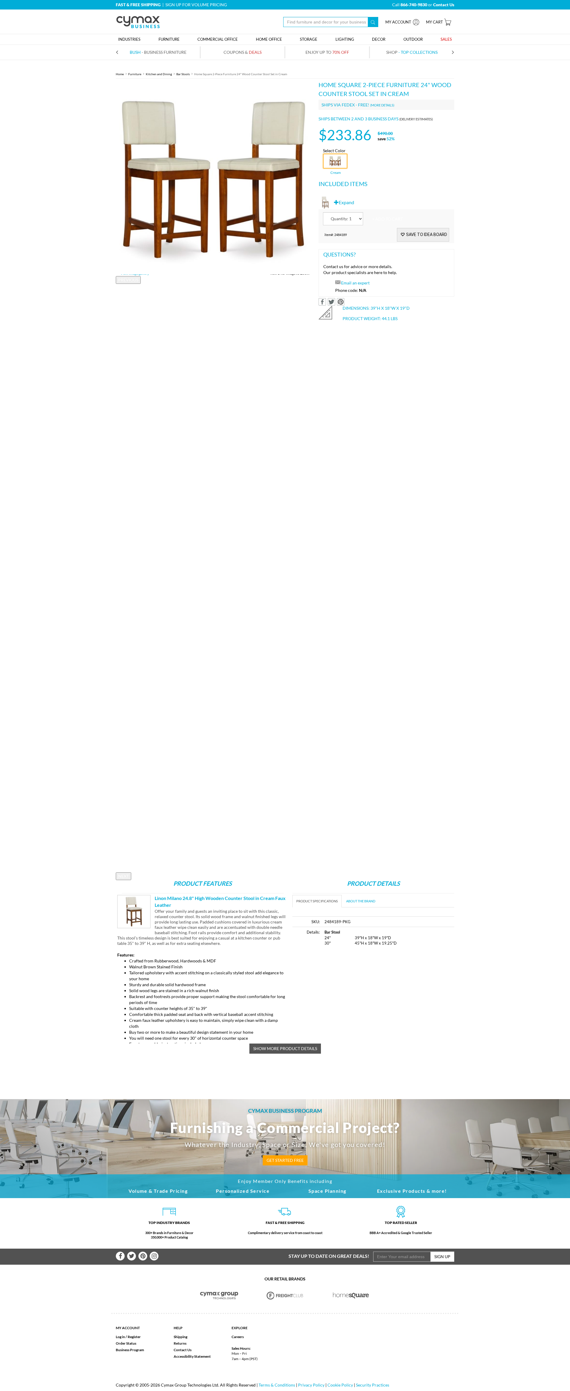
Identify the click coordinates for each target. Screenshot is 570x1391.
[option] (213, 177)
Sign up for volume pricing (196, 4)
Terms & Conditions (277, 1384)
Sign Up (442, 1256)
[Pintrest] (142, 1256)
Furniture (134, 74)
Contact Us (182, 1350)
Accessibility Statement (192, 1356)
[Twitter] (131, 1256)
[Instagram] (154, 1256)
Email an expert (355, 282)
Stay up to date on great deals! (329, 1256)
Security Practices (372, 1384)
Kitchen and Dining (159, 74)
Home (120, 74)
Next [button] (123, 876)
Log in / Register (128, 1337)
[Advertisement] (342, 996)
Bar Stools (183, 74)
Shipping (180, 1337)
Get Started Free (285, 1160)
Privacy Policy (311, 1384)
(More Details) (382, 105)
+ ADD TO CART (387, 218)
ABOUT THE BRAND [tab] (360, 901)
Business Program (130, 1350)
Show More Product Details (285, 1048)
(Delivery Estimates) (416, 119)
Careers (238, 1337)
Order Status (126, 1343)
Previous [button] (128, 279)
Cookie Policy (340, 1384)
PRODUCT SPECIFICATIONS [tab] (317, 901)
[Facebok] (120, 1256)
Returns (180, 1343)
